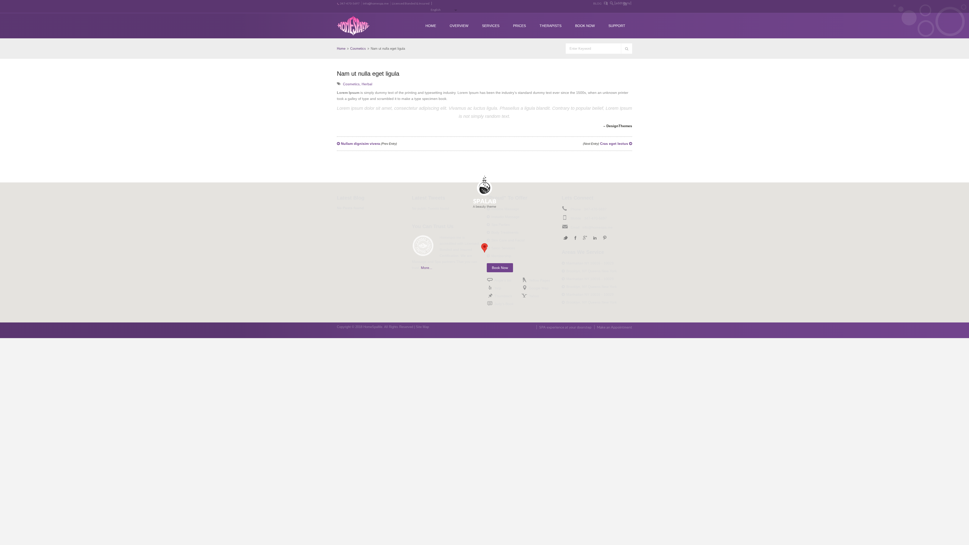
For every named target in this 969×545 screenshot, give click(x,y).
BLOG (597, 3)
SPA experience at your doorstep (565, 327)
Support (616, 26)
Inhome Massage (505, 209)
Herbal (367, 84)
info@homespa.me (376, 3)
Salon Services (503, 248)
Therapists (550, 26)
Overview (459, 26)
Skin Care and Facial (508, 240)
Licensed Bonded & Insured (410, 3)
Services (490, 26)
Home (430, 26)
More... (426, 268)
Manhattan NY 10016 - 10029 (590, 263)
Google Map (539, 288)
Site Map (422, 327)
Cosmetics (358, 48)
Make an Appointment (614, 327)
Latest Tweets (428, 198)
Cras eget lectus (606, 144)
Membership (501, 256)
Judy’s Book (504, 304)
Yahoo (534, 296)
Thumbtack (503, 296)
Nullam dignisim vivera (368, 144)
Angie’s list (502, 280)
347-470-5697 (350, 3)
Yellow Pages (539, 280)
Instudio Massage (505, 217)
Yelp (497, 288)
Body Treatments (505, 232)
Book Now (585, 26)
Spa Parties (500, 225)
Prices (519, 26)
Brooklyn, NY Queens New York (591, 271)
